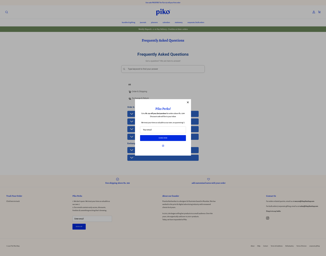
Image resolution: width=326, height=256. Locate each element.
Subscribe (163, 138)
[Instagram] (163, 146)
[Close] (188, 102)
